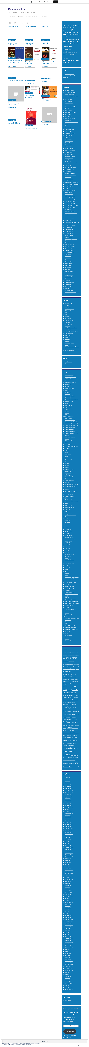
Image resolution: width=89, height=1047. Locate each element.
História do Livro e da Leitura (69, 515)
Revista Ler (68, 260)
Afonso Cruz (66, 653)
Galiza (66, 511)
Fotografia (67, 509)
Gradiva (69, 714)
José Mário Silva (73, 719)
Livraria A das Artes (70, 198)
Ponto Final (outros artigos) (72, 603)
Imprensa (67, 522)
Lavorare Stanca (69, 186)
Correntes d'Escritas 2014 (71, 433)
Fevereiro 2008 (69, 983)
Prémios (67, 607)
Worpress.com (68, 364)
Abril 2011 (67, 911)
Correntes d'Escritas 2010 (71, 425)
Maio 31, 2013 (28, 40)
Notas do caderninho (70, 579)
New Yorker (68, 335)
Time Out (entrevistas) (70, 627)
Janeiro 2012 (68, 894)
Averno (67, 105)
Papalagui (67, 241)
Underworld (68, 284)
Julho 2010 (67, 928)
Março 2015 (68, 822)
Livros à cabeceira (69, 560)
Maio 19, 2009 (28, 125)
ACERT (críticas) (69, 379)
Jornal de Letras (69, 179)
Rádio (66, 611)
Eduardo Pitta (71, 686)
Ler (77, 722)
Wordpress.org (68, 362)
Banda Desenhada (69, 388)
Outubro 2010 (68, 923)
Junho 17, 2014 (12, 40)
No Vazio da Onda (69, 218)
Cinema (67, 413)
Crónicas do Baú (69, 441)
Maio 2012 (67, 887)
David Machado (69, 146)
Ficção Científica (69, 500)
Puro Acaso (68, 256)
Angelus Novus (71, 655)
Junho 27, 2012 (28, 59)
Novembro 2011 (69, 898)
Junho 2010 (68, 930)
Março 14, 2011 (46, 96)
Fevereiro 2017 (69, 786)
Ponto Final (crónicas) (70, 599)
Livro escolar (68, 556)
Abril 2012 (67, 889)
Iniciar (56, 1)
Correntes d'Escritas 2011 (71, 427)
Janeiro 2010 (68, 940)
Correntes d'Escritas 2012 (71, 429)
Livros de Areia (68, 209)
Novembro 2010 (69, 921)
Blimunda (67, 664)
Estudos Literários (69, 480)
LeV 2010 (67, 543)
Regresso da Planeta (48, 124)
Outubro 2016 (68, 794)
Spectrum (67, 269)
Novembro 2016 (69, 792)
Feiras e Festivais (69, 494)
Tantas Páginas (69, 271)
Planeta (70, 743)
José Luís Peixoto (69, 181)
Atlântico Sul (68, 99)
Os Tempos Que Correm (71, 239)
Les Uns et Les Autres (70, 190)
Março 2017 (68, 784)
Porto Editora (68, 748)
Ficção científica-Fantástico (72, 501)
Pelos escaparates (69, 592)
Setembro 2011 (69, 902)
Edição (66, 461)
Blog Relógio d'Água (70, 118)
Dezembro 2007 (69, 987)
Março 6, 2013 (45, 40)
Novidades (67, 580)
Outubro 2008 (68, 968)
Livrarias (67, 550)
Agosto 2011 (68, 904)
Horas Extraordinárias (70, 167)
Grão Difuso (68, 165)
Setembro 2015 (69, 813)
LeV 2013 (67, 548)
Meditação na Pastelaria (71, 213)
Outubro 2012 (68, 877)
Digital (66, 456)
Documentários (69, 460)
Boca (72, 664)
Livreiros (67, 552)
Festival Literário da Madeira (69, 497)
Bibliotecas (68, 392)
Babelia (65, 661)
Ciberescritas (68, 135)
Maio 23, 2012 (45, 59)
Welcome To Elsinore (70, 292)
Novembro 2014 (69, 830)
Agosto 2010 (68, 927)
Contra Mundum (69, 141)
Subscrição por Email (70, 1009)
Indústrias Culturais (70, 169)
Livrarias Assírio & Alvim (71, 205)
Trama (66, 279)
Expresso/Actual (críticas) (71, 484)
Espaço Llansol (69, 152)
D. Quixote (66, 684)
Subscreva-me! (69, 1031)
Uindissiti (67, 280)
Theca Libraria (68, 277)
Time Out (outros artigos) (71, 629)
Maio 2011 (67, 910)
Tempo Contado (69, 275)
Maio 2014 (67, 841)
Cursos (66, 442)
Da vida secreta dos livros (71, 446)
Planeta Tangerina (69, 250)
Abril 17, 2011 (11, 100)
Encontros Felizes (69, 469)
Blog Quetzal (68, 116)
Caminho (68, 666)
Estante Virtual (69, 477)
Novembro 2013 (69, 853)
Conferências (68, 418)
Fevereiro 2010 (69, 938)
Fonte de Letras (69, 158)
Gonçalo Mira (68, 163)
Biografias (67, 394)
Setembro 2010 (69, 925)
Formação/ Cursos (69, 507)
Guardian (67, 322)
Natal (66, 575)
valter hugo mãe (75, 766)
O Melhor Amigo (69, 229)
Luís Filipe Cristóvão (70, 211)
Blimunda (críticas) (70, 396)
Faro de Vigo (68, 318)
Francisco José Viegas (71, 702)
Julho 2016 (67, 798)
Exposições (68, 482)
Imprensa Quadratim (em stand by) (70, 76)
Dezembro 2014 (69, 828)
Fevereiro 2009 (69, 961)
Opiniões (67, 584)
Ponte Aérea (68, 254)
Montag (67, 215)
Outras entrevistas (69, 588)
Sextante (65, 763)
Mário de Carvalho (66, 735)
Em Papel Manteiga (70, 150)
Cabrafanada (68, 127)
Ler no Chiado (67, 725)
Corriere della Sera (69, 309)
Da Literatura (68, 144)
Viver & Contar (69, 290)
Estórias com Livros (70, 156)
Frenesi (67, 160)
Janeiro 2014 (68, 849)
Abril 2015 (67, 820)
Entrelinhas (68, 471)
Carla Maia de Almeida (75, 666)
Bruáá (66, 124)
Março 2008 (68, 982)
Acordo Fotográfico (70, 90)
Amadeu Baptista (69, 94)
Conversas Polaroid (70, 420)
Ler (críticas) (68, 535)
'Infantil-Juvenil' (69, 375)
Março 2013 (68, 868)
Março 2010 (68, 936)
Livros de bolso (69, 562)
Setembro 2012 (69, 879)
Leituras (67, 533)
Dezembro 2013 (69, 851)
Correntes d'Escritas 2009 (71, 424)
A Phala (67, 305)
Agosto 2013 (68, 858)
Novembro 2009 (69, 944)
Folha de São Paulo (69, 320)
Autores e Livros (69, 103)
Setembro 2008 (69, 970)
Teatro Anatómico (69, 273)
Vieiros (66, 349)
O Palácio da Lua (69, 233)
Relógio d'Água (74, 755)
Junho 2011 (68, 908)
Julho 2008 (67, 974)
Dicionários (68, 454)
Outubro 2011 (68, 900)
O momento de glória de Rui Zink (15, 104)
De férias (67, 448)
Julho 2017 (67, 777)
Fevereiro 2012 (69, 893)
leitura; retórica (69, 531)
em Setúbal (15, 61)
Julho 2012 (67, 883)
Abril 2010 (67, 934)
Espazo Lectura (69, 154)
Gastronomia (68, 513)
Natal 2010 (74, 735)
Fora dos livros (68, 505)
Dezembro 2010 (69, 919)
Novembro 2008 (69, 966)
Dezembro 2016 (69, 790)
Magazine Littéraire (70, 330)
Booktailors (76, 664)
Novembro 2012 (69, 875)
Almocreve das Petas (70, 92)
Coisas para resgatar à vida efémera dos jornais (70, 415)
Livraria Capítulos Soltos (71, 199)
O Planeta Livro (69, 235)
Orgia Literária (68, 237)
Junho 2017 (68, 779)
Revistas (67, 613)
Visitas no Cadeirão (70, 641)
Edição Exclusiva (69, 148)
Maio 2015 (67, 819)
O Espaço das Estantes (70, 582)
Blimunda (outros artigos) (71, 399)
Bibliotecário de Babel (70, 107)
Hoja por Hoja (68, 324)
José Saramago (69, 722)
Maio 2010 (67, 932)
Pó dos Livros (68, 248)
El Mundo (67, 312)
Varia (66, 637)
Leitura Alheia (68, 529)
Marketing (67, 567)
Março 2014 (68, 845)
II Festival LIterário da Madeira (69, 717)
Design (66, 452)
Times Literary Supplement (72, 347)
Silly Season (71, 763)
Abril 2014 (67, 843)
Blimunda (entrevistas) (70, 398)
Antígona (76, 655)
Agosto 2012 (68, 881)
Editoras (67, 463)
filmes (66, 503)
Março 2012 (68, 891)
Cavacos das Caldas (70, 133)
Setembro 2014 (69, 834)
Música (66, 569)
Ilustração (67, 520)
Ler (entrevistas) (69, 537)
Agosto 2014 (68, 836)
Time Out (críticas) (70, 625)
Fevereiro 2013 (69, 870)
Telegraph (67, 341)
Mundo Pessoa (68, 217)
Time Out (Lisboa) (69, 343)
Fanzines (67, 489)
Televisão (67, 624)
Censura (67, 409)
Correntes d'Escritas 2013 (71, 431)
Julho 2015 (67, 815)
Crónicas (44, 16)
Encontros (67, 467)
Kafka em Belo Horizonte (71, 182)
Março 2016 (68, 803)
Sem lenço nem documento (72, 618)
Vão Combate (68, 286)
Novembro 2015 (69, 809)
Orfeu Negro (75, 740)
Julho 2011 (67, 906)
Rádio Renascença (70, 760)
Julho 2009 (67, 951)
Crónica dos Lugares (70, 437)
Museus (67, 573)
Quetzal (67, 754)
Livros (66, 558)
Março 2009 (68, 959)
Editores (67, 465)
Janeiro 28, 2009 (46, 121)
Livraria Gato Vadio (70, 201)
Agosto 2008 (68, 972)
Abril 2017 (67, 783)
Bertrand (71, 661)
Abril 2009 (67, 957)
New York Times (69, 333)
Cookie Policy (28, 1044)
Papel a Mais (68, 242)
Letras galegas (68, 541)
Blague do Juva (68, 110)
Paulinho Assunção (70, 246)
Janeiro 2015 (68, 826)
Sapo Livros (68, 267)
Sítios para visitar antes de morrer (70, 615)
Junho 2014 (68, 839)
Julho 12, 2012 (11, 57)
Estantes (67, 479)
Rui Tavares (68, 265)
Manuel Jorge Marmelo (69, 730)
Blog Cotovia (68, 114)
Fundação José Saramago (71, 162)
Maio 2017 (67, 781)
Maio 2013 (67, 864)
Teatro (66, 622)
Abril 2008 (67, 980)
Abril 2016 (67, 802)
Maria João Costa (74, 733)
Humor (67, 518)
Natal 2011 (65, 737)
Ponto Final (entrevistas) (71, 601)
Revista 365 (68, 258)
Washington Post (69, 350)
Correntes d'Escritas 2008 (71, 422)
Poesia (66, 596)
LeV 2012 (67, 546)
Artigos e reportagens (31, 16)
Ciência (67, 411)
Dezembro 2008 (69, 965)
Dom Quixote (73, 684)
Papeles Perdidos (69, 244)
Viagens (67, 639)
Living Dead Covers (70, 196)
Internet (67, 524)
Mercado (67, 571)
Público (67, 337)
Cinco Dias (67, 137)
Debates (67, 450)
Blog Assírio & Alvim (70, 112)
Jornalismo (68, 526)
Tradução (67, 633)
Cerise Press (68, 307)
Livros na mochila (69, 563)
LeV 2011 (67, 544)
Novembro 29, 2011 (30, 80)
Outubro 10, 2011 (46, 78)
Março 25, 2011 (29, 92)
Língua (67, 527)
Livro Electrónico (69, 554)
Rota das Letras (72, 757)
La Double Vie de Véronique (72, 184)
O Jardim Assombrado (70, 225)
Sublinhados (68, 620)
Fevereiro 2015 (69, 824)
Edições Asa (65, 686)
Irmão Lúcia (68, 171)
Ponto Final (72, 745)
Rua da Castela (68, 261)
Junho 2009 (68, 953)
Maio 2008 (67, 978)
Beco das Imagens (69, 74)
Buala (66, 126)
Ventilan (67, 288)
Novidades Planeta (14, 123)
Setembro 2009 (69, 947)
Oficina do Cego (69, 79)
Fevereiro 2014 (69, 847)
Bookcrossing (68, 405)
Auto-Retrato (68, 101)
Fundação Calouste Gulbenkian (69, 704)
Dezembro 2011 (69, 896)
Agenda (67, 381)
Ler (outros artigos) (70, 539)
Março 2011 (68, 913)
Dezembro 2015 (69, 807)
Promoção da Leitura (70, 609)
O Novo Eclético (69, 231)
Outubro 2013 (68, 855)
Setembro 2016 (69, 796)
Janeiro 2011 (68, 917)
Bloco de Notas (69, 401)
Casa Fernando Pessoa (69, 669)
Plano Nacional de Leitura (71, 594)
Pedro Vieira (66, 743)
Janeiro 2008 (68, 985)
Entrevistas (11, 16)
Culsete (76, 681)
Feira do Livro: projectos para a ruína (70, 492)
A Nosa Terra (68, 303)
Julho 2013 (67, 860)
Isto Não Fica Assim (70, 173)
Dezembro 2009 (69, 942)
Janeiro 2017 (68, 788)
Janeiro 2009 (68, 963)
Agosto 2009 (68, 949)
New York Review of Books (71, 331)
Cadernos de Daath (69, 129)
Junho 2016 (68, 800)
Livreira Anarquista (70, 207)
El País (66, 314)
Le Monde (67, 326)
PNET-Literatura (69, 252)
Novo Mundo (68, 220)
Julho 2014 (67, 838)
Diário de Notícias (69, 311)
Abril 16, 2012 (11, 77)
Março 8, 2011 (11, 120)
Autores (67, 386)
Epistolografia (68, 475)
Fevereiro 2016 (69, 805)
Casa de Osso (68, 131)
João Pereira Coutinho (70, 175)
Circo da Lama (68, 139)
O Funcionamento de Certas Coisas (71, 223)
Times (66, 345)
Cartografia (68, 407)
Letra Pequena (68, 192)
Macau (66, 565)
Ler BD (66, 188)
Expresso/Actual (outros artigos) (70, 487)
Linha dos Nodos (69, 194)
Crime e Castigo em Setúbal (30, 44)
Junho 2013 (68, 862)
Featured (69, 690)
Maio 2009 (67, 955)
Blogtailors (68, 120)
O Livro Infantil (69, 227)
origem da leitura (69, 586)
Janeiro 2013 (68, 872)
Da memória (68, 444)
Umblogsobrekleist (69, 282)
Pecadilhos (67, 590)
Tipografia (67, 631)
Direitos (67, 458)
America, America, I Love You (70, 96)
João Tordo (68, 177)
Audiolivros (68, 384)
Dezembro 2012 (69, 874)
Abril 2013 (67, 866)
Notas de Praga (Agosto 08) (72, 577)
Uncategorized (68, 635)
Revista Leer (68, 339)
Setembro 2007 (69, 989)
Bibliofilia (67, 390)
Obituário (67, 740)
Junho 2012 (68, 885)
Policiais (67, 598)
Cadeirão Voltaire (17, 9)
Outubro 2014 (68, 832)
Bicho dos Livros (69, 109)
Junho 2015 (68, 817)
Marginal (45, 43)
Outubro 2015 (68, 811)
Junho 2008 (68, 976)
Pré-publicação (69, 605)
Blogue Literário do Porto (71, 122)
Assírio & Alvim (70, 658)
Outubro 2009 (68, 946)
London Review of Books (71, 328)
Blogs (66, 403)
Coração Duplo (68, 143)
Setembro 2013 (69, 856)
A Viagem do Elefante (70, 377)
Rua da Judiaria (68, 263)
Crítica (20, 16)
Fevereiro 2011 (69, 915)
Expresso (67, 316)
